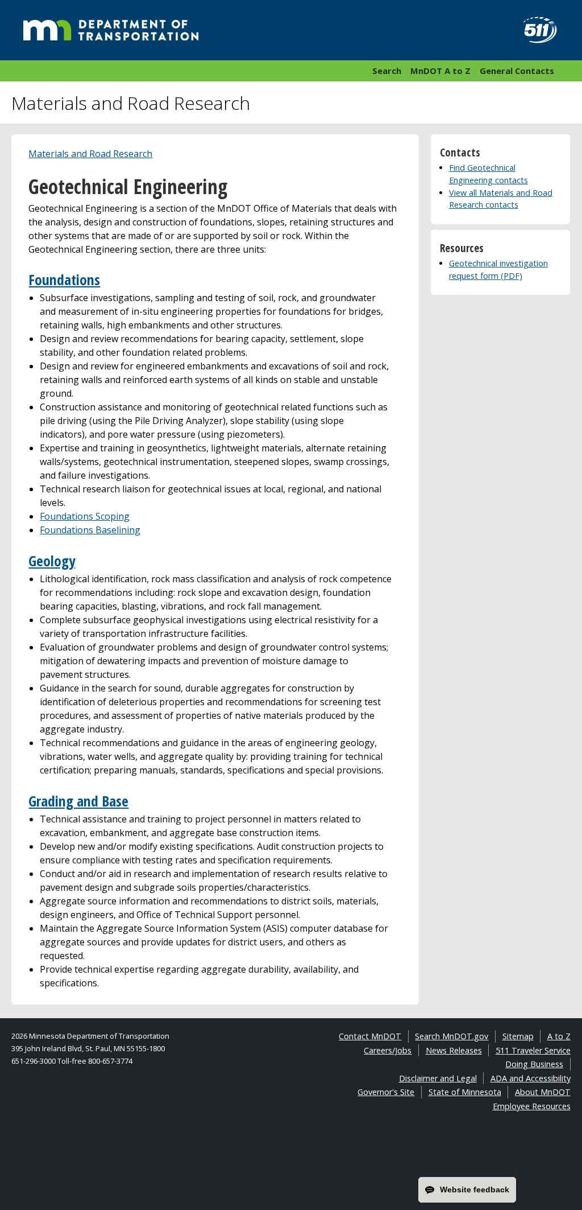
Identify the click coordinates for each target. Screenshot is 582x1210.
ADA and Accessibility (530, 1078)
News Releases (454, 1050)
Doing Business (534, 1064)
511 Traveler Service (533, 1050)
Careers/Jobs (387, 1050)
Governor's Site (385, 1091)
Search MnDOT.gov (451, 1036)
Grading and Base (78, 801)
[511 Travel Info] (534, 30)
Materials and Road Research (90, 153)
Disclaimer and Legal (438, 1078)
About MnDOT (543, 1091)
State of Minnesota (465, 1091)
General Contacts (517, 70)
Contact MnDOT (370, 1036)
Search (386, 70)
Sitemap (518, 1036)
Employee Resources (532, 1106)
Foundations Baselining (90, 530)
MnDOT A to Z (440, 70)
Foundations (64, 280)
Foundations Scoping (85, 516)
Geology (51, 561)
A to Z (559, 1036)
